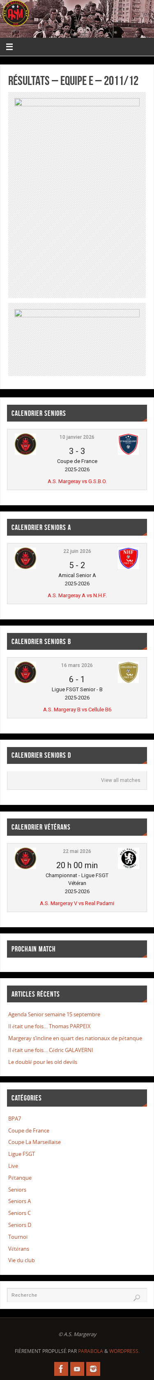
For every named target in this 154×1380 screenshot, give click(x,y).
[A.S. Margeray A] (25, 567)
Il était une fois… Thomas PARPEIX (49, 1026)
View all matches (120, 780)
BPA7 (14, 1118)
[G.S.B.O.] (128, 453)
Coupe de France (28, 1130)
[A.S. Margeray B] (25, 681)
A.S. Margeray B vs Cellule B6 (77, 709)
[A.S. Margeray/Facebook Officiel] (61, 1369)
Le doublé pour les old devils (42, 1062)
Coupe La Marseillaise (34, 1142)
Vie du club (21, 1260)
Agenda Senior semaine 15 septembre (54, 1014)
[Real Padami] (128, 867)
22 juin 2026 (77, 551)
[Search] (137, 1298)
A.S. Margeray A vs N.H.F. (77, 595)
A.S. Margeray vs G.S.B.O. (77, 481)
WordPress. (124, 1351)
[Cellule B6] (128, 681)
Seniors (17, 1189)
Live (13, 1165)
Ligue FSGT (21, 1154)
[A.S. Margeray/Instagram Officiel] (93, 1369)
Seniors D (19, 1225)
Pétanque (20, 1177)
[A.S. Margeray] (25, 453)
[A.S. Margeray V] (25, 867)
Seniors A (19, 1201)
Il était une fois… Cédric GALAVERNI (50, 1050)
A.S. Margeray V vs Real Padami (77, 903)
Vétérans (18, 1248)
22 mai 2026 (77, 851)
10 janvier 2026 (77, 437)
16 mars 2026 (77, 665)
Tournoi (18, 1236)
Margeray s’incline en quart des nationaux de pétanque (75, 1038)
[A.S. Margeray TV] (77, 1369)
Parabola (90, 1351)
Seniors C (19, 1213)
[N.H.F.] (128, 567)
